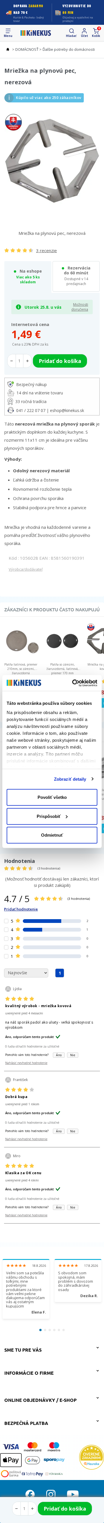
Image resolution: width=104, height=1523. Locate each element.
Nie (72, 1055)
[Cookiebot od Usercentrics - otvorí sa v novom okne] (73, 683)
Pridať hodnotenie (21, 909)
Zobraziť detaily (70, 778)
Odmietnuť (52, 835)
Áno (59, 1055)
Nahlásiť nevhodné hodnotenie (26, 1063)
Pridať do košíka (65, 1508)
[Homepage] (35, 33)
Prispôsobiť (49, 816)
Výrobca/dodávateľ (25, 569)
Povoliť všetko (52, 797)
